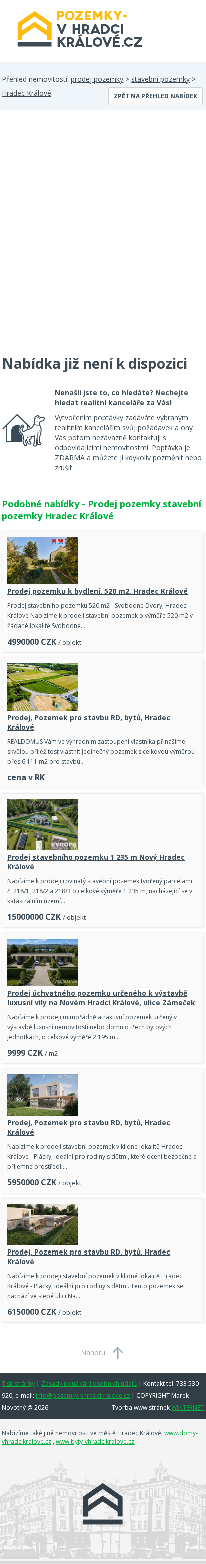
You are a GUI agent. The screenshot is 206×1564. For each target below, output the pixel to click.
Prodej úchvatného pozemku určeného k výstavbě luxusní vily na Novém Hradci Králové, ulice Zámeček (102, 997)
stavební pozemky (161, 79)
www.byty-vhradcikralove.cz (95, 1441)
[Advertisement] (103, 238)
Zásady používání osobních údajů (89, 1383)
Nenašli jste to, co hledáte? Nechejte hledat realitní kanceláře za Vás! (121, 397)
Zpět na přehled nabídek (156, 96)
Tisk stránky (18, 1383)
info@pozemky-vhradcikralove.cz (83, 1395)
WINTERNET (188, 1407)
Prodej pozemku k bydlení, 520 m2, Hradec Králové (98, 591)
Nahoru (93, 1352)
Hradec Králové (27, 93)
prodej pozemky (97, 79)
